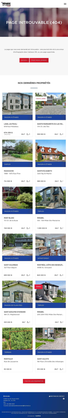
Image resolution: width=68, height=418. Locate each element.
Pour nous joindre (39, 60)
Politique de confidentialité (19, 413)
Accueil (24, 60)
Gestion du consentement (49, 413)
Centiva (38, 415)
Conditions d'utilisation (34, 413)
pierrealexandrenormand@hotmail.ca (19, 405)
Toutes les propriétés (34, 381)
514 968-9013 (11, 404)
